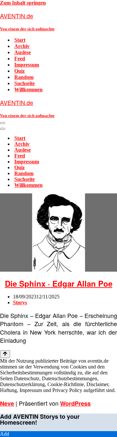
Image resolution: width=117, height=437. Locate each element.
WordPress (75, 403)
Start (19, 40)
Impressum (26, 65)
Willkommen (28, 89)
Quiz (19, 71)
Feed (19, 58)
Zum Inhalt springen (23, 3)
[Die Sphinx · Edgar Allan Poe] (58, 270)
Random (23, 77)
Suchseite (24, 83)
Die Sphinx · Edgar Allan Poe (58, 283)
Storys (20, 302)
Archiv (22, 46)
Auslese (22, 52)
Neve (7, 403)
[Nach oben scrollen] (5, 354)
